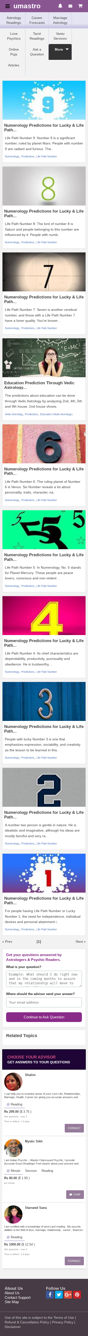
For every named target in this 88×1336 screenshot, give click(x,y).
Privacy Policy (62, 1322)
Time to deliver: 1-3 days (17, 1121)
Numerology (12, 156)
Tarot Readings (37, 36)
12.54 (29, 1244)
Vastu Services (60, 36)
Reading (16, 1104)
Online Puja (14, 51)
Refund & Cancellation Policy (27, 1322)
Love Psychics (14, 36)
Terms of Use (64, 1317)
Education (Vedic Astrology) (56, 414)
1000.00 (14, 1244)
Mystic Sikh (34, 1141)
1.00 (25, 1178)
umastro (27, 6)
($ (21, 1111)
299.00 (14, 1111)
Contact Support (18, 1297)
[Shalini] (13, 1081)
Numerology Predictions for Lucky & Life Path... (44, 127)
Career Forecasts (37, 20)
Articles (13, 65)
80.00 (13, 1178)
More (59, 49)
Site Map (12, 1302)
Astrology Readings (13, 20)
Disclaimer (13, 1327)
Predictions (27, 156)
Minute (15, 1171)
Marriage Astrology (60, 20)
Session (31, 1171)
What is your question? (23, 967)
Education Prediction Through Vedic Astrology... (39, 385)
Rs (6, 1111)
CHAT (76, 1194)
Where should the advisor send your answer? (40, 994)
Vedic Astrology (14, 414)
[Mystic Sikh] (13, 1148)
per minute (9, 1183)
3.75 (26, 1111)
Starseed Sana (36, 1208)
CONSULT (74, 1128)
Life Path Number (46, 156)
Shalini (30, 1075)
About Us (12, 1293)
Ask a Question (37, 51)
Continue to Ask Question (44, 1017)
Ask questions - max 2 (15, 1116)
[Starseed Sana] (13, 1214)
